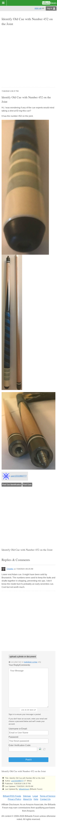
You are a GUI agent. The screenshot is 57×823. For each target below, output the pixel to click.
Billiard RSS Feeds (12, 796)
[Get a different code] (44, 749)
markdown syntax (30, 662)
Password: (14, 737)
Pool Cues (27, 485)
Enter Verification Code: (20, 745)
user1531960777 (19, 476)
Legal (35, 796)
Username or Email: (18, 729)
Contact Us (45, 799)
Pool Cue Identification (11, 485)
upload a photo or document (23, 656)
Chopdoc (10, 569)
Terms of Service (47, 796)
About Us (27, 799)
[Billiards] (49, 3)
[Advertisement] (28, 57)
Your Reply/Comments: (19, 665)
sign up (38, 8)
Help (36, 799)
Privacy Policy (14, 799)
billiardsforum (24, 789)
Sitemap (27, 796)
